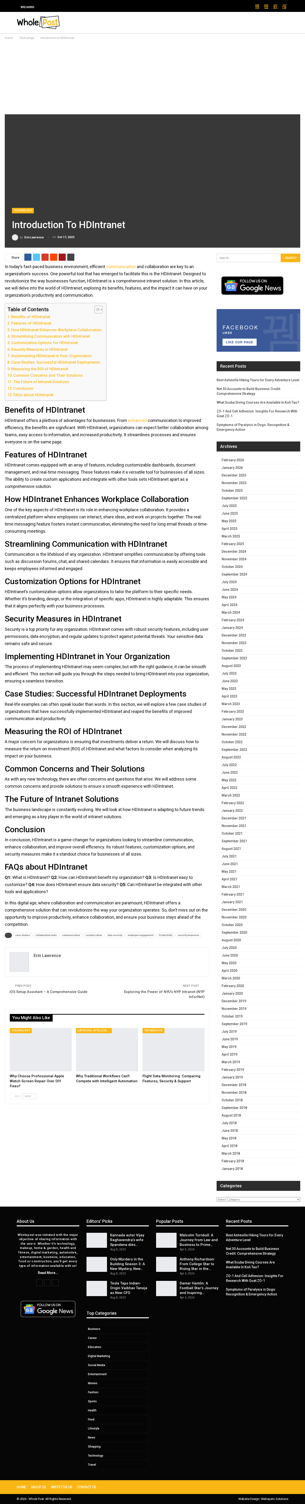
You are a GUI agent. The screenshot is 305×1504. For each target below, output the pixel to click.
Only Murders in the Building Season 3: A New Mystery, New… (127, 1264)
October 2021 (232, 833)
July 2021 (229, 856)
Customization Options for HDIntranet (44, 343)
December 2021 (234, 818)
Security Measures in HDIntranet (39, 349)
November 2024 (234, 559)
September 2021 (234, 841)
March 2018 (231, 1153)
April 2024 (229, 605)
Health (92, 1410)
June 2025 (230, 513)
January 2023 (232, 719)
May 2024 (229, 597)
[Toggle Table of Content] (96, 310)
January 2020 (232, 993)
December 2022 (234, 727)
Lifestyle (93, 1428)
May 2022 (229, 780)
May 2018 (229, 1138)
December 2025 (234, 475)
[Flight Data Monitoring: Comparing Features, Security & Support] (173, 1049)
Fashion (93, 1392)
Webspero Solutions (274, 1499)
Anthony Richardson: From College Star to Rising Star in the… (197, 1264)
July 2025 (229, 506)
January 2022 (232, 810)
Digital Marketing (99, 1356)
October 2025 (232, 490)
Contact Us (86, 1487)
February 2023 (233, 711)
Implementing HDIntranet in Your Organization (51, 356)
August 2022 (231, 757)
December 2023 (234, 635)
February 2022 (233, 803)
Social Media (96, 1365)
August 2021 (231, 849)
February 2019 (233, 1070)
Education (94, 1347)
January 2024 (232, 628)
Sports (92, 1401)
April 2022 (229, 788)
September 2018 (234, 1108)
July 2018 (229, 1123)
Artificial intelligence (95, 1030)
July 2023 (229, 673)
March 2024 (231, 612)
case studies (22, 935)
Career (92, 1338)
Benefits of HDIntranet (30, 317)
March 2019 (231, 1062)
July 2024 (229, 582)
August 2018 (231, 1115)
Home (21, 1487)
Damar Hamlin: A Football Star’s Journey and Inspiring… (199, 1288)
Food (91, 1419)
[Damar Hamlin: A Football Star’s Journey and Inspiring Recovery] (166, 1288)
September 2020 (234, 932)
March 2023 (231, 704)
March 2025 (231, 536)
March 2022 (231, 795)
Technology (23, 210)
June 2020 (230, 955)
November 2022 (234, 734)
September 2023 (234, 658)
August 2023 (231, 666)
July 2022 (229, 765)
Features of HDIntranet (31, 323)
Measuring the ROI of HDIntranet (39, 369)
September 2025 (234, 498)
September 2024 (234, 574)
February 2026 (233, 460)
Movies (92, 1383)
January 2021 (232, 902)
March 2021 (231, 887)
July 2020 (229, 948)
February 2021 (233, 894)
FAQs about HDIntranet (33, 395)
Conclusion (23, 388)
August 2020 (231, 940)
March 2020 (231, 978)
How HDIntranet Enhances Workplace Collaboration (56, 330)
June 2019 (230, 1039)
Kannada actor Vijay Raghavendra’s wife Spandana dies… (127, 1240)
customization (94, 935)
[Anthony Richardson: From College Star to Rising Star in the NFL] (166, 1264)
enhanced (137, 420)
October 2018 (232, 1100)
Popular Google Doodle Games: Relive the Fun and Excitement (94, 7)
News (91, 1437)
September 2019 (234, 1024)
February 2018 (233, 1161)
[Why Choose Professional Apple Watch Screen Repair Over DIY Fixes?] (41, 1049)
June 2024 (230, 590)
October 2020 (232, 925)
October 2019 (232, 1016)
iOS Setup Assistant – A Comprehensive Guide (48, 992)
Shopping (94, 1446)
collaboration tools (46, 935)
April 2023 (229, 696)
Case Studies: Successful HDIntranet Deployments (55, 362)
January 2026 (232, 468)
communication (121, 266)
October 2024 (232, 567)
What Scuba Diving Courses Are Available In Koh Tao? (258, 402)
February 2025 (233, 544)
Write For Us (61, 1487)
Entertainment (97, 1374)
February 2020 (233, 986)
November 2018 (234, 1092)
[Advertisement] (152, 76)
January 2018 (232, 1169)
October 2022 (232, 742)
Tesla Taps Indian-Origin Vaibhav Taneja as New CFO (128, 1288)
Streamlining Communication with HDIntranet (50, 336)
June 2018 (230, 1131)
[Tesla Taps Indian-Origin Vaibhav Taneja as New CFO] (96, 1288)
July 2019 (229, 1031)
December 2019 (234, 1001)
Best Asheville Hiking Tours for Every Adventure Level (258, 380)
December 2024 (234, 551)
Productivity (165, 935)
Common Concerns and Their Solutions (48, 375)
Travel (92, 1464)
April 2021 (229, 879)
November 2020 (234, 917)
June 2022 (230, 772)
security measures (188, 935)
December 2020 (234, 910)
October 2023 (232, 650)
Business (94, 1329)
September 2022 (234, 750)
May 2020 (229, 963)
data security (114, 935)
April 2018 (229, 1146)
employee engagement (140, 935)
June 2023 (230, 681)
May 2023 (229, 689)
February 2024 (233, 620)
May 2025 (229, 521)
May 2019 (229, 1047)
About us (38, 1487)
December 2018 (234, 1085)
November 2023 (234, 643)
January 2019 (232, 1077)
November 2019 (234, 1009)
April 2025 (229, 529)
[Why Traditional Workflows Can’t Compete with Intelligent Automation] (107, 1049)
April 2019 (229, 1054)
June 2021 (230, 864)
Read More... (48, 1273)
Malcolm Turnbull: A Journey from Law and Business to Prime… (199, 1240)
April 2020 (229, 971)
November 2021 (234, 826)
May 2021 (229, 871)
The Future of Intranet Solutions (41, 382)
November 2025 (234, 483)
